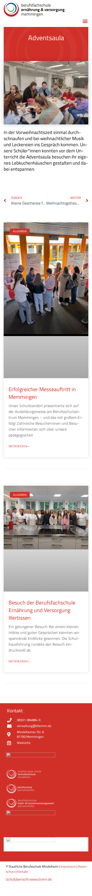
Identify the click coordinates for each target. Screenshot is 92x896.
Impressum (68, 866)
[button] (85, 21)
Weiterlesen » (19, 446)
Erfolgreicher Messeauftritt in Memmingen (42, 393)
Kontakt (22, 871)
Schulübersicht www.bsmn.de (29, 879)
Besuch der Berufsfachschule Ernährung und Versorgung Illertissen (42, 610)
